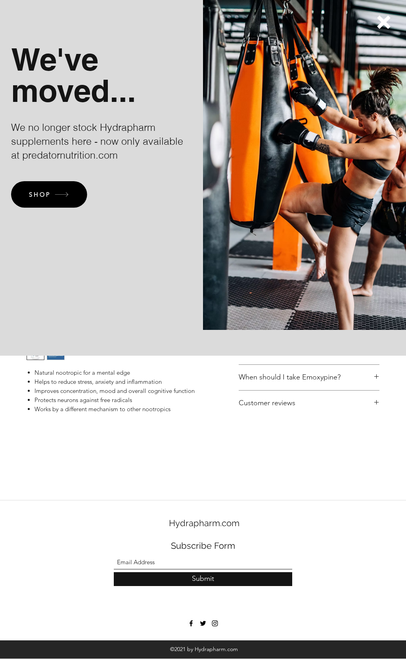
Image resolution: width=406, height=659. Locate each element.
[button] (384, 22)
